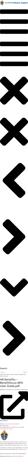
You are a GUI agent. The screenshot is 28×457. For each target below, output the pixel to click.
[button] (14, 22)
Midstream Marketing (17, 456)
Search (25, 372)
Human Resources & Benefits (12, 424)
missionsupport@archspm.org (7, 451)
